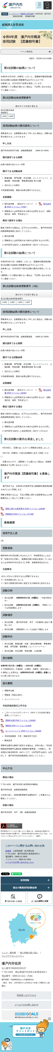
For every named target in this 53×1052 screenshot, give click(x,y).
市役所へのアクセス (26, 995)
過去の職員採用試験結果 (25, 887)
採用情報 (25, 880)
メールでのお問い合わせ (26, 1005)
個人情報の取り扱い (29, 952)
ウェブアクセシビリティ (13, 956)
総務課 (8, 851)
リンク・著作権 (9, 952)
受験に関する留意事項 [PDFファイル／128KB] (25, 509)
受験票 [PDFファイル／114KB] (18, 726)
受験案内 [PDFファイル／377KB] (19, 514)
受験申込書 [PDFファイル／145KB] (20, 720)
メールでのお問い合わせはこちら (19, 862)
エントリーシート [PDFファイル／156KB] (23, 731)
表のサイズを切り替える (26, 106)
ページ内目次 (26, 51)
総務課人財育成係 (26, 14)
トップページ (14, 14)
